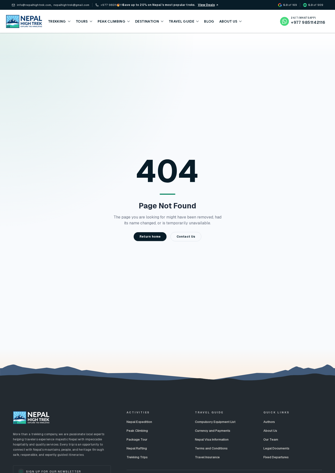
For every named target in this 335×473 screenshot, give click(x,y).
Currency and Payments (212, 431)
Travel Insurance (207, 457)
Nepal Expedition (139, 422)
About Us (270, 431)
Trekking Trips (137, 457)
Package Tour (137, 439)
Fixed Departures (276, 457)
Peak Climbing (137, 431)
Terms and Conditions (211, 448)
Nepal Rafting (137, 448)
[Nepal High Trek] (24, 21)
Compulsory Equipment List (215, 422)
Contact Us (186, 237)
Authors (269, 422)
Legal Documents (276, 448)
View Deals (206, 5)
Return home (150, 237)
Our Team (270, 439)
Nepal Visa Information (212, 439)
